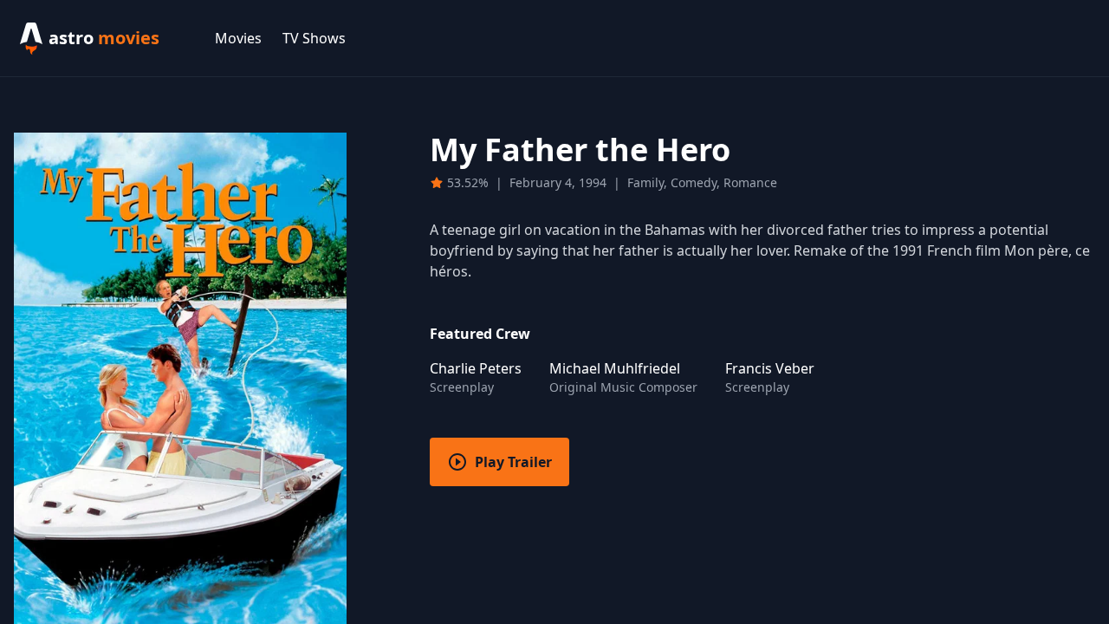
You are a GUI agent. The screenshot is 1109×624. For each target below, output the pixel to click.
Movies (238, 38)
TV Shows (314, 38)
